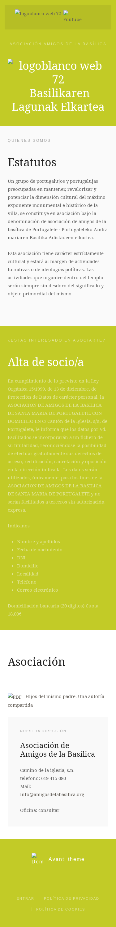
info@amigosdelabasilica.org (52, 794)
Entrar (25, 898)
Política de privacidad (71, 898)
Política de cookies (60, 909)
